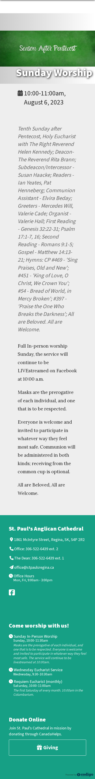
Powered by (71, 774)
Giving (50, 747)
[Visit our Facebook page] (12, 592)
